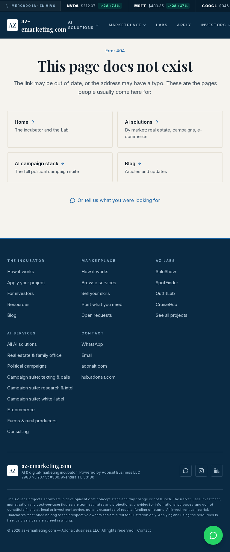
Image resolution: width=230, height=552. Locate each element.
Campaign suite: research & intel (40, 388)
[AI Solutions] (97, 25)
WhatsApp (92, 344)
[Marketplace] (144, 25)
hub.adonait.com (98, 377)
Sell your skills (95, 293)
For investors (20, 293)
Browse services (98, 282)
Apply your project (26, 282)
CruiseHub (166, 304)
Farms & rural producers (32, 420)
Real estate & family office (34, 355)
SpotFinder (167, 282)
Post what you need (101, 304)
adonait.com (94, 366)
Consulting (18, 431)
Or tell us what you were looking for (119, 200)
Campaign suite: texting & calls (38, 377)
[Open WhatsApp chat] (213, 535)
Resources (18, 304)
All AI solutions (22, 344)
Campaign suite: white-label (35, 399)
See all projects (171, 315)
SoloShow (166, 271)
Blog (11, 315)
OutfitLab (165, 293)
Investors (213, 25)
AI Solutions (81, 25)
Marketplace (125, 25)
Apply (184, 25)
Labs (161, 25)
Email (86, 355)
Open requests (96, 315)
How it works (20, 271)
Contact (144, 530)
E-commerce (21, 409)
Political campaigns (27, 366)
